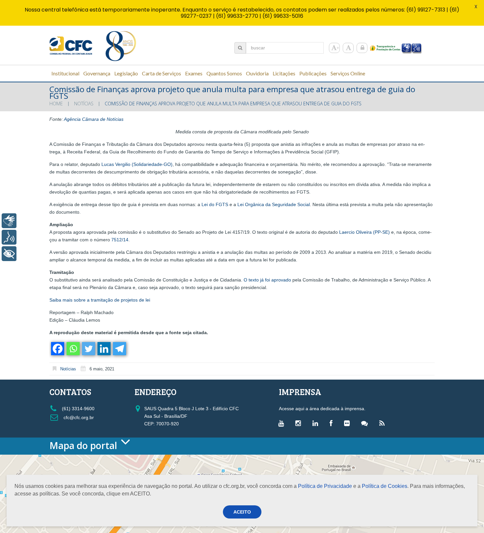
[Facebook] (57, 348)
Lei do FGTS (215, 204)
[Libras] (9, 220)
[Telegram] (119, 348)
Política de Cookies (384, 486)
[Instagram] (299, 423)
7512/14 (119, 239)
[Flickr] (348, 423)
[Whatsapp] (73, 348)
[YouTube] (282, 423)
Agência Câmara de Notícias (93, 119)
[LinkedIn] (316, 423)
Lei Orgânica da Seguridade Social (273, 204)
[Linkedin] (103, 348)
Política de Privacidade (325, 486)
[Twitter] (88, 348)
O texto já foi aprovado (267, 279)
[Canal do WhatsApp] (366, 423)
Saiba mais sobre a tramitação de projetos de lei (99, 300)
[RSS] (383, 423)
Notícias (84, 103)
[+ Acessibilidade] (9, 253)
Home (56, 103)
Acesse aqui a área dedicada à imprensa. (322, 408)
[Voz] (9, 237)
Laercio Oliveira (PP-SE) (364, 232)
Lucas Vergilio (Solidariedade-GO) (137, 164)
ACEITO (242, 512)
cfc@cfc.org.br (78, 417)
